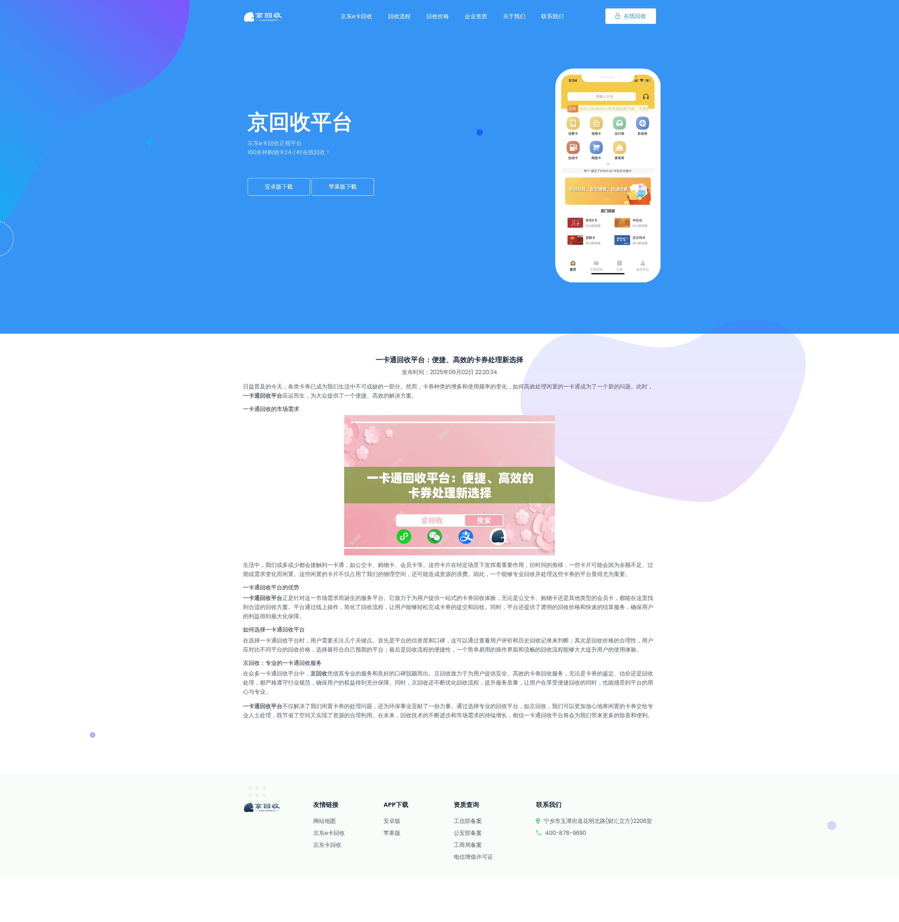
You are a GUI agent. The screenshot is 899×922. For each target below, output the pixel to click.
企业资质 (476, 16)
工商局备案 (468, 845)
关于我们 (514, 16)
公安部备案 (468, 833)
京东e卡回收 (356, 16)
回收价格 (437, 16)
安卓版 (391, 821)
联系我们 (552, 16)
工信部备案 (468, 821)
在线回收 (635, 16)
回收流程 (399, 16)
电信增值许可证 (473, 857)
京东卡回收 (327, 845)
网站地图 (324, 821)
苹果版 (391, 833)
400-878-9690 (565, 833)
